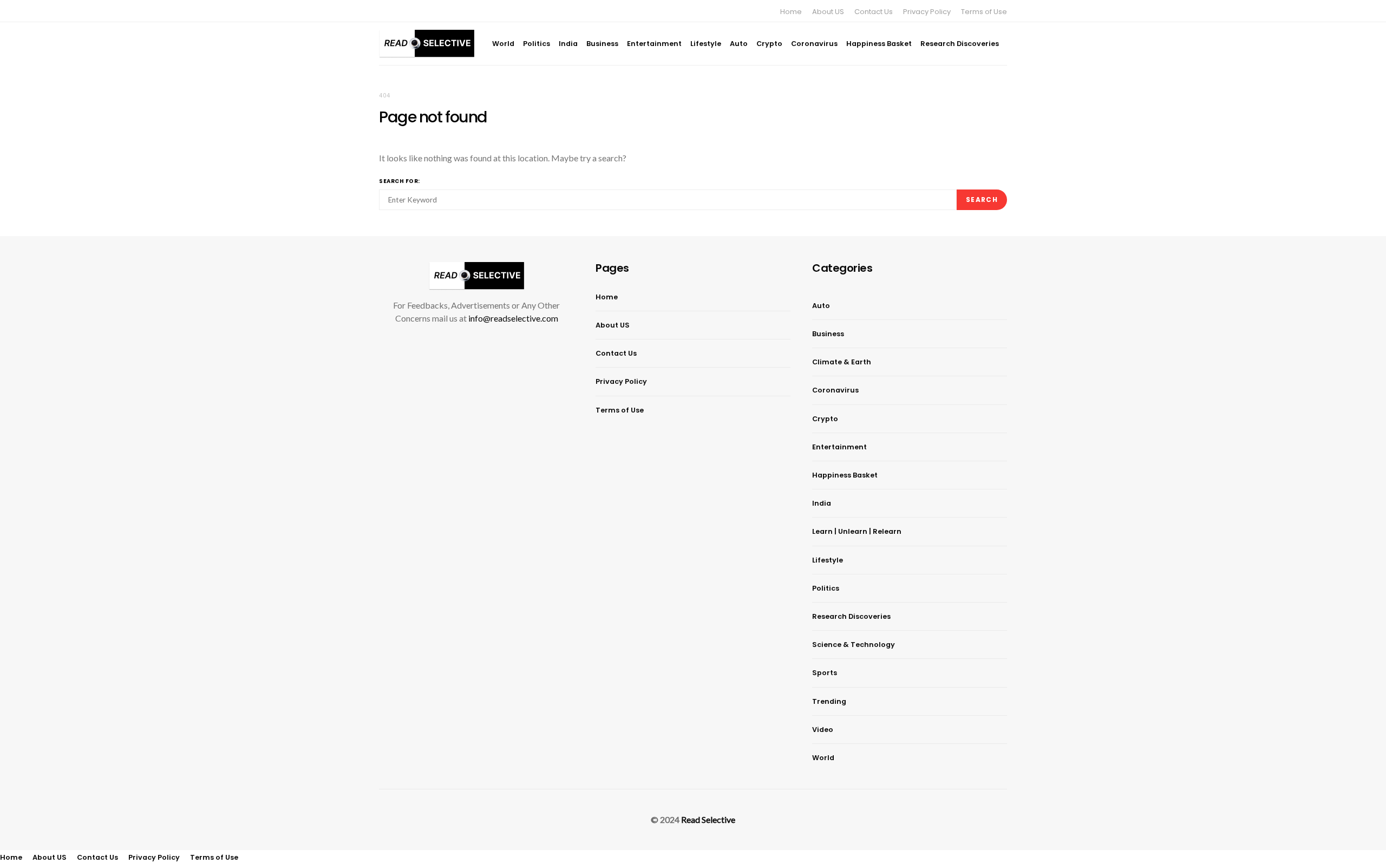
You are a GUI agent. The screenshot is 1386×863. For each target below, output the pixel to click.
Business (602, 43)
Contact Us (873, 11)
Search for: (399, 181)
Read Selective (708, 819)
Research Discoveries (959, 43)
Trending (829, 701)
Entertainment (654, 43)
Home (791, 11)
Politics (536, 43)
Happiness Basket (879, 43)
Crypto (769, 43)
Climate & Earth (841, 362)
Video (822, 729)
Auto (739, 43)
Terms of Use (984, 11)
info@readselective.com (513, 318)
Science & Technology (853, 644)
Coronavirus (814, 43)
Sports (824, 672)
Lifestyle (705, 43)
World (503, 43)
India (568, 43)
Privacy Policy (927, 11)
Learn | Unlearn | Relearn (856, 531)
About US (828, 11)
